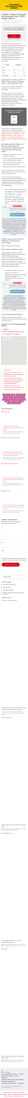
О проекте (21, 1074)
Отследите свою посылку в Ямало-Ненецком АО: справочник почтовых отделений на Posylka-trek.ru (13, 453)
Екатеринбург (3, 1094)
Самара (10, 1096)
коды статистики (18, 135)
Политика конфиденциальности (9, 1074)
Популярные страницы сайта (8, 1081)
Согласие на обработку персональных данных (12, 1079)
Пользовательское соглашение (9, 1083)
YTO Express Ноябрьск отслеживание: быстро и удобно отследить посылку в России (13, 506)
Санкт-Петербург (12, 1092)
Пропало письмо (7, 587)
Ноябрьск (3, 137)
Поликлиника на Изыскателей (12, 389)
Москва (5, 1092)
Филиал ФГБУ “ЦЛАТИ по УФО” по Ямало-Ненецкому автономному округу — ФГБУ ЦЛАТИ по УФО (13, 374)
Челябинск (25, 1094)
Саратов (21, 1096)
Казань (10, 1094)
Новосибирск (21, 1092)
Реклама (17, 1075)
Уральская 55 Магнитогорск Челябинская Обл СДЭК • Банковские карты (13, 427)
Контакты (7, 1072)
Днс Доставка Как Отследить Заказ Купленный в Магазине (11, 941)
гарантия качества (6, 133)
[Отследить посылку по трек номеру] (14, 6)
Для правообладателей (7, 1075)
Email (2, 550)
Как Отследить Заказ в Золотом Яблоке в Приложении (12, 1057)
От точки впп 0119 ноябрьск (11, 334)
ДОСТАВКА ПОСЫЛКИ (8, 590)
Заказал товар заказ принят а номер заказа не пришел (13, 593)
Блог (2, 1072)
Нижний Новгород (16, 1094)
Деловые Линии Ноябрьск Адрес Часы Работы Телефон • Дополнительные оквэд (14, 479)
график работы (17, 133)
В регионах (20, 1083)
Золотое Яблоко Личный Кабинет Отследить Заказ (13, 825)
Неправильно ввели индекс (9, 584)
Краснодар (16, 1096)
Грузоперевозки (6, 20)
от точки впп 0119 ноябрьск (15, 137)
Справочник (4, 1077)
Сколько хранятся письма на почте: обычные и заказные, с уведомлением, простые (13, 708)
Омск (6, 1096)
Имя (2, 542)
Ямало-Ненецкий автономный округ (10, 138)
